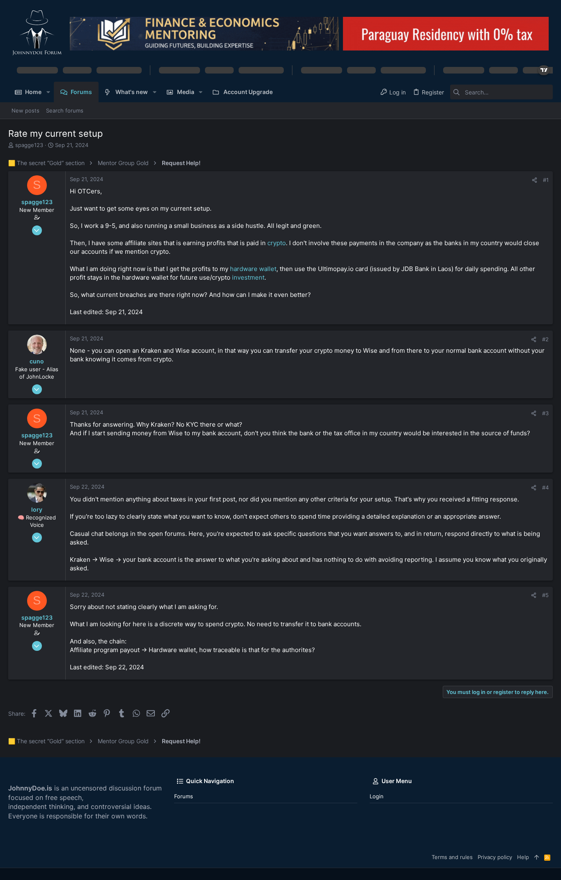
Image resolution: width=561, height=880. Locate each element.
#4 (545, 487)
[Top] (536, 857)
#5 (545, 595)
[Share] (534, 180)
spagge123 (29, 145)
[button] (47, 92)
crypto (276, 243)
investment (248, 277)
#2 (545, 339)
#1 (546, 180)
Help (523, 857)
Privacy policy (495, 857)
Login (377, 796)
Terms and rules (452, 857)
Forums (183, 796)
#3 (545, 413)
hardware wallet (253, 269)
